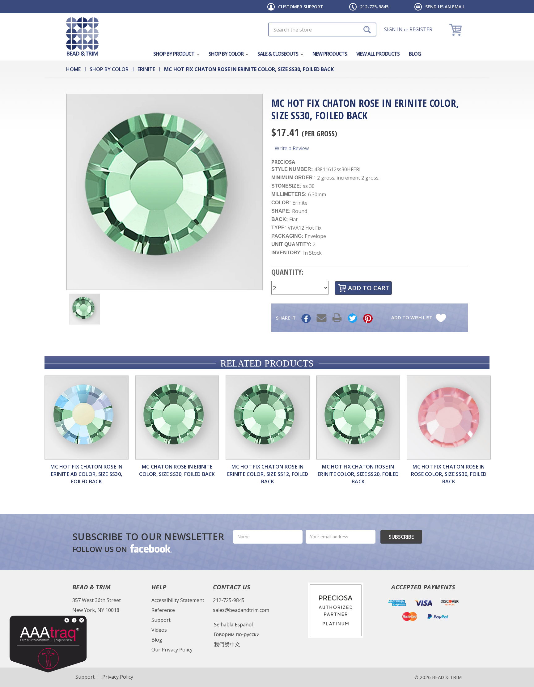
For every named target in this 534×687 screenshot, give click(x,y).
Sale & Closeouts (278, 53)
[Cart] (456, 29)
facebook (150, 548)
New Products (329, 53)
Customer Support (300, 7)
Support (161, 620)
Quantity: (287, 272)
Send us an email (445, 7)
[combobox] (322, 29)
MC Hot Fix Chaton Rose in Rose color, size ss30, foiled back (448, 474)
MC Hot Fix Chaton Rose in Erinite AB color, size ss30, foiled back (86, 474)
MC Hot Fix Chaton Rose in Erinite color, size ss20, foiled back (358, 474)
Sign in (393, 29)
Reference (163, 610)
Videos (159, 629)
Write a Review (292, 148)
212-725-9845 (374, 7)
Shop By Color (226, 53)
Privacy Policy (117, 676)
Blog (415, 53)
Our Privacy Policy (172, 649)
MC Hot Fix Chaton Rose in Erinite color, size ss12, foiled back (267, 474)
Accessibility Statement (177, 600)
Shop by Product (174, 53)
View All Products (378, 53)
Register (420, 29)
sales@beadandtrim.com (241, 610)
